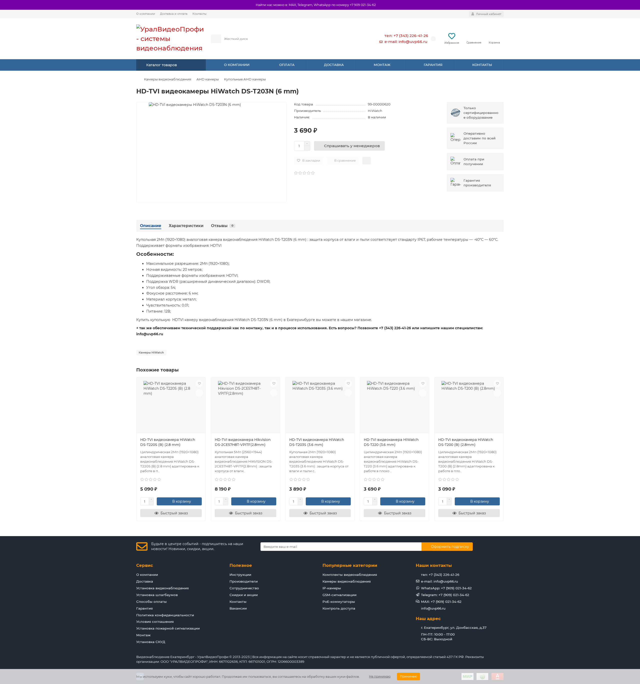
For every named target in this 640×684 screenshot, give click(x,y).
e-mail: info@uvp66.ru (405, 41)
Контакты (199, 13)
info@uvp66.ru (433, 608)
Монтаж (143, 635)
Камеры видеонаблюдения (167, 79)
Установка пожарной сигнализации (168, 628)
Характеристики (186, 225)
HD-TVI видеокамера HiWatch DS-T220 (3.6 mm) (391, 442)
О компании (145, 13)
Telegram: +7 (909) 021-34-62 (445, 595)
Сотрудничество (244, 588)
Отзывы (222, 225)
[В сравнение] (199, 393)
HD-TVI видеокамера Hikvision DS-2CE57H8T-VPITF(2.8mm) (243, 442)
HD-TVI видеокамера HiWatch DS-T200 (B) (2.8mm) (465, 442)
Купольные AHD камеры (245, 79)
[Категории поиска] (216, 38)
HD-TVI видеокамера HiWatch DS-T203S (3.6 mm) (316, 442)
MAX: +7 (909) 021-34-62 (441, 602)
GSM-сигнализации (339, 595)
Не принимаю (379, 676)
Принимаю (408, 676)
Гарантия (144, 608)
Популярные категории (349, 565)
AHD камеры (207, 79)
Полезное (241, 565)
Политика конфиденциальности (165, 615)
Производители (244, 581)
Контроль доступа (338, 608)
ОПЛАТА (286, 65)
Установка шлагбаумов (157, 595)
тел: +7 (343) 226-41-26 (406, 35)
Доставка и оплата (174, 13)
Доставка (144, 581)
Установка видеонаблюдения (162, 588)
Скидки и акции (244, 595)
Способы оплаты (151, 602)
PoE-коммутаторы (338, 602)
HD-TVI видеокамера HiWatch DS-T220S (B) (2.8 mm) (167, 442)
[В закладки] (199, 383)
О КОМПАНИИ (237, 65)
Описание (150, 225)
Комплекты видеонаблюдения (349, 575)
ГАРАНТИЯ (433, 65)
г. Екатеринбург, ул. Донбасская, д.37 (453, 628)
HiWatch (375, 111)
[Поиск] (360, 39)
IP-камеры (331, 588)
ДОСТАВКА (334, 65)
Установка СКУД (150, 642)
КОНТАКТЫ (482, 65)
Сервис (144, 565)
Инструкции (240, 575)
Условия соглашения (155, 622)
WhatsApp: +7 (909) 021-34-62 (446, 588)
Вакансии (238, 608)
